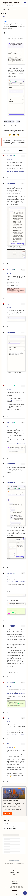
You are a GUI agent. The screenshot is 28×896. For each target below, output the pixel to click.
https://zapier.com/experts (17, 734)
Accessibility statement (19, 863)
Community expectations (10, 828)
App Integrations (14, 883)
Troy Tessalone (10, 155)
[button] (24, 2)
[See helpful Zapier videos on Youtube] (22, 887)
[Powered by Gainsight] (14, 861)
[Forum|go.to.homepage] (10, 2)
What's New (4, 13)
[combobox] (14, 6)
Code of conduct (8, 823)
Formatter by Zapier (9, 121)
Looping (11, 400)
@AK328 (10, 159)
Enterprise (14, 879)
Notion (18, 121)
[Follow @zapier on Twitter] (19, 887)
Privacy (20, 894)
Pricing (14, 868)
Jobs (14, 877)
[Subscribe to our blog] (17, 887)
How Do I (5, 16)
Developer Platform (14, 872)
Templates (14, 881)
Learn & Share (12, 9)
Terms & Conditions (8, 863)
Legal (16, 894)
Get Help (3, 9)
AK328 (9, 33)
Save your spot (7, 813)
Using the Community (9, 826)
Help (14, 870)
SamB (8, 743)
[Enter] (2, 6)
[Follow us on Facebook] (11, 887)
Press (14, 874)
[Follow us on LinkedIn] (14, 887)
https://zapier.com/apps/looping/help (16, 443)
